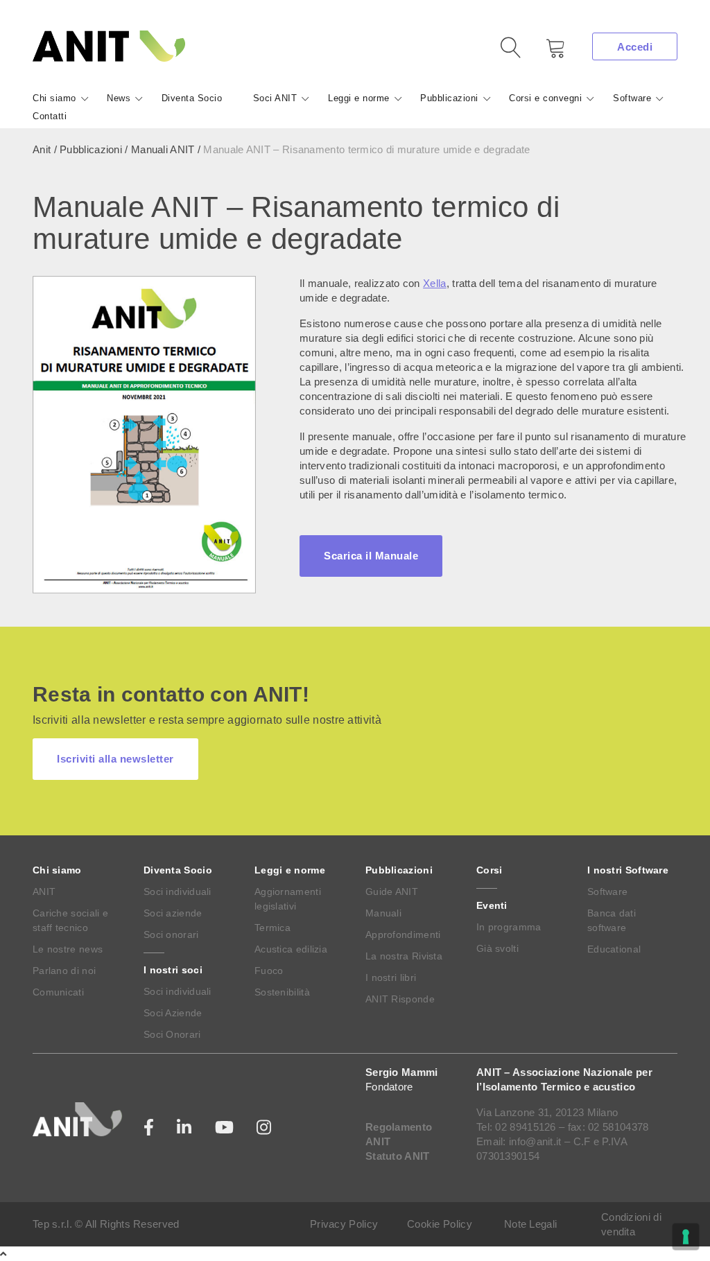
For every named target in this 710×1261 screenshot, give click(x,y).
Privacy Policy (344, 1224)
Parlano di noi (64, 970)
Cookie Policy (439, 1224)
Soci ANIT (275, 98)
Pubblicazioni (449, 98)
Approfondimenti (403, 934)
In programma (509, 926)
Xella (435, 283)
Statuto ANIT (397, 1156)
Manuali (383, 913)
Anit (42, 149)
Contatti (50, 116)
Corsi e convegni (545, 98)
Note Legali (530, 1224)
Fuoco (269, 970)
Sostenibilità (282, 992)
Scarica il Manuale (371, 556)
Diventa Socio (192, 98)
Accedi (634, 47)
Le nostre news (68, 949)
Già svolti (497, 948)
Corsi (489, 870)
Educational (614, 949)
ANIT (44, 891)
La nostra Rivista (403, 956)
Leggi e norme (359, 98)
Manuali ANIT (163, 149)
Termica (272, 927)
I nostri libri (390, 977)
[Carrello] (545, 53)
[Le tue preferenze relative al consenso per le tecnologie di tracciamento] (686, 1237)
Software (632, 98)
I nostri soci (173, 969)
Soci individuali (177, 891)
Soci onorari (171, 934)
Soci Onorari (172, 1034)
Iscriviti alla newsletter (115, 759)
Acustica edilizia (290, 949)
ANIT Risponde (400, 999)
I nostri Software (627, 870)
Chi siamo (54, 98)
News (118, 98)
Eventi (492, 905)
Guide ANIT (391, 891)
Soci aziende (173, 913)
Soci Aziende (173, 1012)
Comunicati (58, 992)
